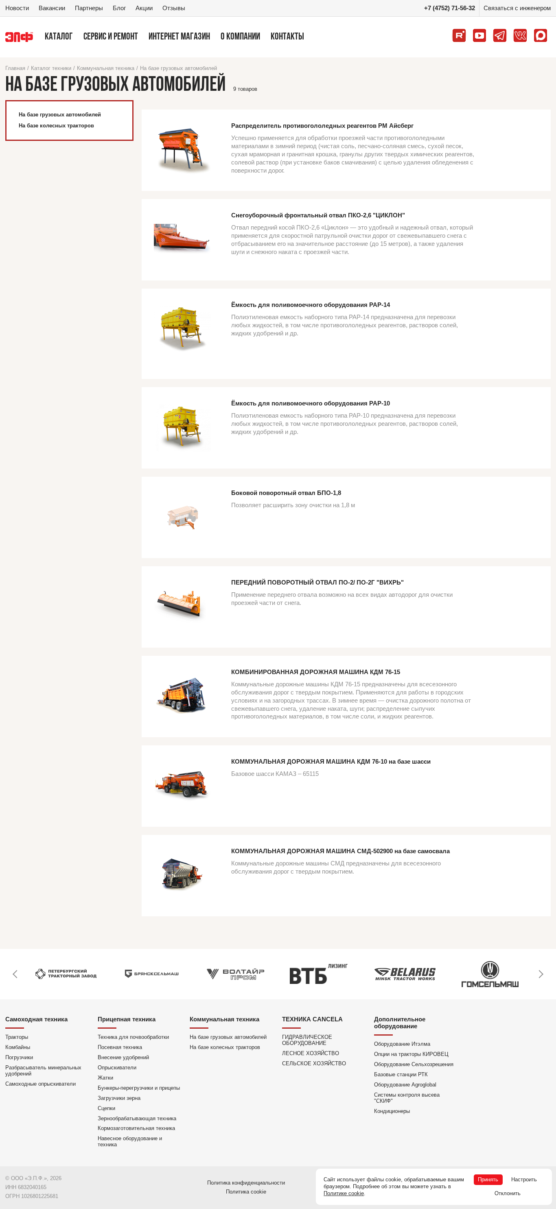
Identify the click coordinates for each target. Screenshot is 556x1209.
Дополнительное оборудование (399, 1022)
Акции (144, 7)
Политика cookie (246, 1192)
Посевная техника (120, 1047)
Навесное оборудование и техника (130, 1141)
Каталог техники (51, 68)
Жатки (105, 1078)
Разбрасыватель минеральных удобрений (43, 1070)
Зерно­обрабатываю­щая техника (137, 1118)
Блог (119, 7)
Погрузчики (19, 1057)
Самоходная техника (36, 1019)
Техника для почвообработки (133, 1037)
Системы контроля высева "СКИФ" (407, 1098)
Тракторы (16, 1037)
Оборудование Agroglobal (405, 1085)
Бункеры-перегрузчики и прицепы (139, 1088)
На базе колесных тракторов (225, 1047)
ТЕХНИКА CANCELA (312, 1019)
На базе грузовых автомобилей (178, 68)
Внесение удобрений (123, 1057)
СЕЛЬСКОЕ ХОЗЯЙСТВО (314, 1063)
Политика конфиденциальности (246, 1183)
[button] (15, 974)
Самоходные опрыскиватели (40, 1084)
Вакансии (52, 7)
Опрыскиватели (117, 1067)
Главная (15, 68)
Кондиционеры (392, 1111)
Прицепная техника (126, 1019)
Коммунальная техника (105, 68)
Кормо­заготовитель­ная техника (136, 1128)
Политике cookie (344, 1193)
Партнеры (89, 7)
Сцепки (106, 1108)
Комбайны (17, 1047)
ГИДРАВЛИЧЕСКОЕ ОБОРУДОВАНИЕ (307, 1040)
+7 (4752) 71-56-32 (449, 7)
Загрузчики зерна (119, 1098)
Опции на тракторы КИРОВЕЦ (411, 1054)
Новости (17, 7)
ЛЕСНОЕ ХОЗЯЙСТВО (310, 1053)
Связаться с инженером (517, 7)
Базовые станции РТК (401, 1074)
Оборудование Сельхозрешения (413, 1064)
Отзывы (173, 7)
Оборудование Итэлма (402, 1044)
